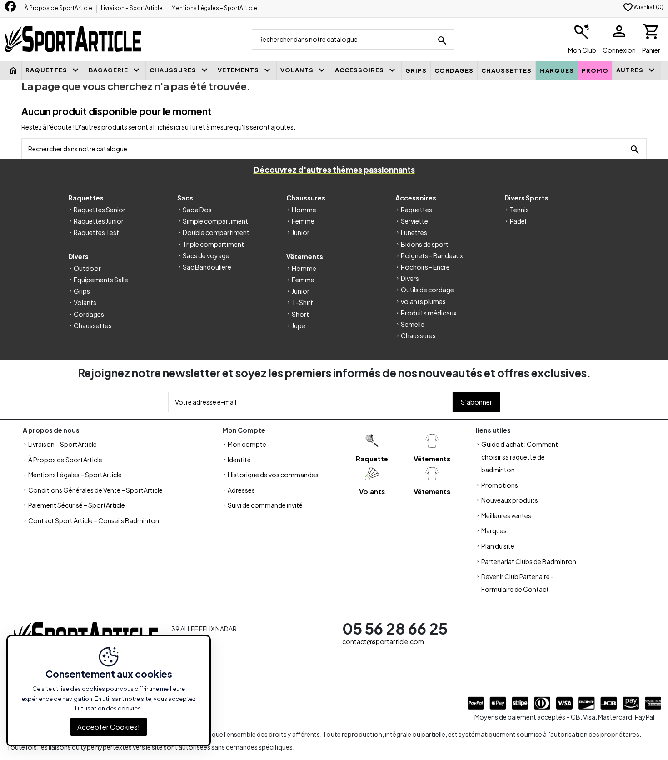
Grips (82, 291)
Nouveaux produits (509, 500)
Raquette (372, 458)
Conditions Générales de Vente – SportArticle (95, 490)
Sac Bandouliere (207, 267)
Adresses (241, 490)
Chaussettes (93, 325)
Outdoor (87, 268)
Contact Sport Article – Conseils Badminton (93, 520)
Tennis (519, 209)
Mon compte (247, 444)
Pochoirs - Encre (425, 267)
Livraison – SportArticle (132, 8)
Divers (410, 278)
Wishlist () (643, 7)
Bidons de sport (425, 244)
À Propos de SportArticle (59, 8)
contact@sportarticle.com (383, 641)
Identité (239, 459)
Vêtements (432, 458)
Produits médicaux (429, 313)
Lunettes (414, 232)
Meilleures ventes (506, 515)
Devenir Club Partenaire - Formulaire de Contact (517, 582)
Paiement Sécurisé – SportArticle (76, 505)
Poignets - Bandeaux (432, 255)
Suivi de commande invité (265, 505)
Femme (303, 221)
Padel (518, 221)
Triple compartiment (213, 244)
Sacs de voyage (206, 255)
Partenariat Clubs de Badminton (528, 561)
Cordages (89, 314)
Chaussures (418, 335)
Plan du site (497, 546)
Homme (304, 209)
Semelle (412, 324)
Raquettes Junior (99, 221)
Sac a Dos (197, 209)
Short (300, 314)
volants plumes (423, 301)
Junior (300, 232)
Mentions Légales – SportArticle (214, 8)
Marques (494, 530)
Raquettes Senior (99, 209)
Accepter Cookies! (108, 726)
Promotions (499, 485)
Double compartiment (216, 232)
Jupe (298, 325)
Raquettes (416, 209)
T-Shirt (302, 302)
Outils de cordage (427, 289)
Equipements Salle (101, 279)
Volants (85, 302)
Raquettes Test (96, 232)
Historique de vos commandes (273, 474)
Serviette (414, 221)
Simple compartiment (215, 221)
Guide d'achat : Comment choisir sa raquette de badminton (519, 457)
